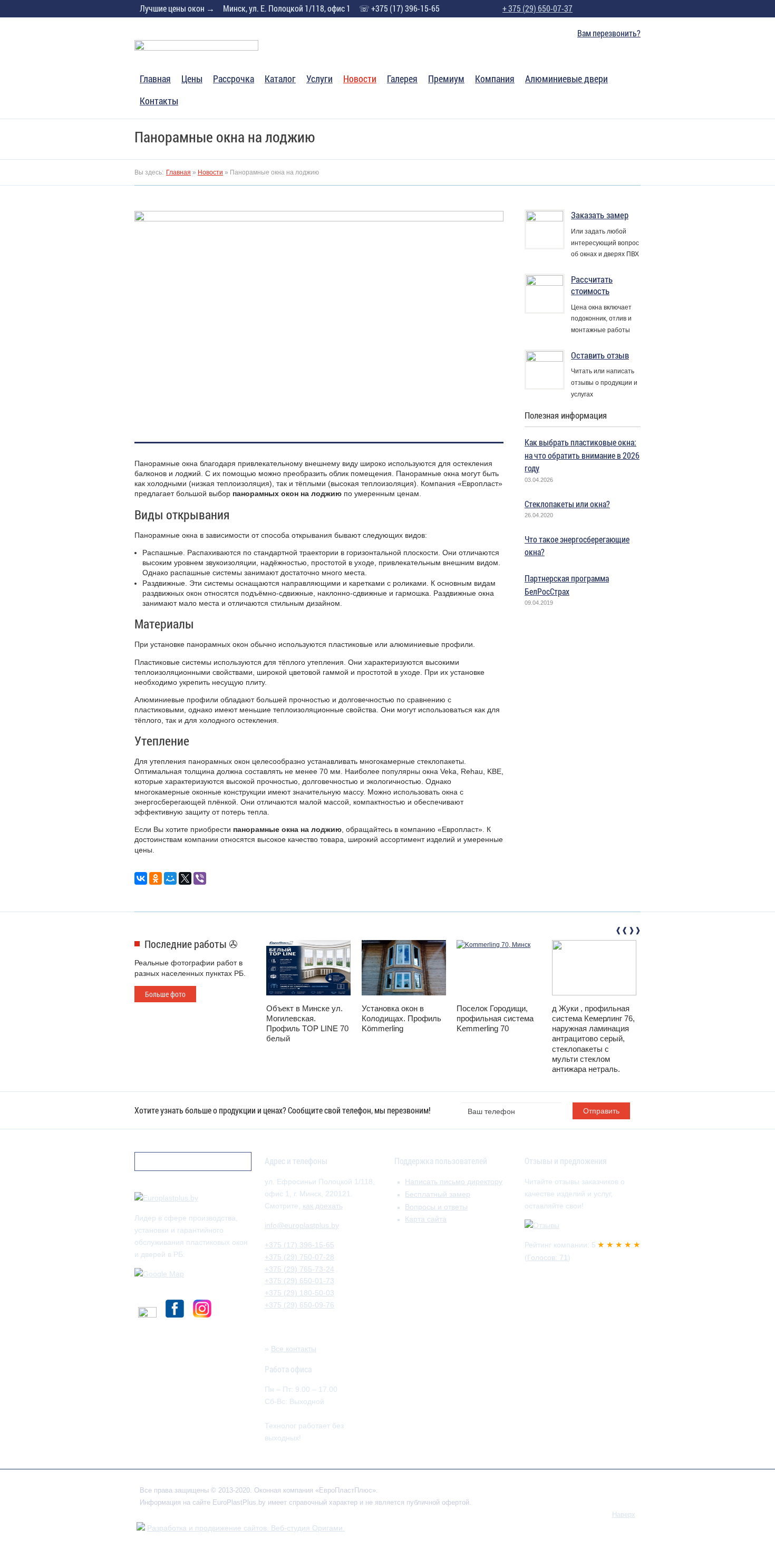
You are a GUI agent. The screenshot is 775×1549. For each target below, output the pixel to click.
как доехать (323, 1206)
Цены (191, 79)
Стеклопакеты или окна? (567, 503)
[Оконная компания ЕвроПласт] (196, 48)
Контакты (159, 101)
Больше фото (165, 994)
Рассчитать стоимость (592, 285)
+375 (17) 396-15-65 (299, 1245)
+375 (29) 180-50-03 (299, 1293)
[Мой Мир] (170, 878)
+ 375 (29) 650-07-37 (537, 8)
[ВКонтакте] (140, 878)
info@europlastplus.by (302, 1225)
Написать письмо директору (453, 1181)
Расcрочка (233, 79)
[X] (185, 878)
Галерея (402, 79)
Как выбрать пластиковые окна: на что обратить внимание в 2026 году (582, 455)
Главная (155, 79)
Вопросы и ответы (436, 1207)
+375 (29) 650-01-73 (299, 1280)
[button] (620, 931)
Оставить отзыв (600, 355)
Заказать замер (599, 215)
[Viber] (199, 878)
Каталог (280, 79)
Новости (359, 79)
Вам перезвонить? (609, 32)
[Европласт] (166, 1198)
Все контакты (293, 1348)
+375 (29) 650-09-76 (299, 1305)
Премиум (446, 79)
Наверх (623, 1514)
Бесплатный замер (437, 1194)
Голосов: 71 (547, 1257)
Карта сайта (426, 1219)
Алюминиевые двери (566, 79)
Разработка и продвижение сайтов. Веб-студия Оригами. (246, 1528)
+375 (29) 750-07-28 (299, 1257)
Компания (495, 79)
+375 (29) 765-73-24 (299, 1269)
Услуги (319, 79)
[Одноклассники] (155, 878)
